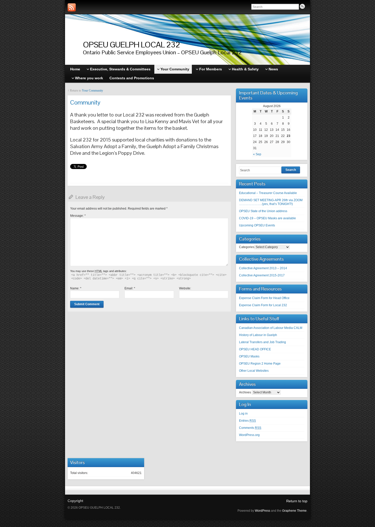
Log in (243, 413)
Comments (250, 428)
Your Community (92, 90)
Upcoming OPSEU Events (257, 225)
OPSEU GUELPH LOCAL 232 (131, 44)
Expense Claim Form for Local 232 (263, 305)
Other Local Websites (254, 370)
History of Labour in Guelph (258, 335)
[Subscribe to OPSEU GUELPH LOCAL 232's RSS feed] (72, 7)
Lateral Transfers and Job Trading (262, 342)
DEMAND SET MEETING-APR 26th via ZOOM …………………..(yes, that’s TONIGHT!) (271, 202)
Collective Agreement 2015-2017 (262, 275)
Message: (78, 215)
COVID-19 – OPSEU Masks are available (267, 218)
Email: (129, 288)
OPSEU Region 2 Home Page (260, 363)
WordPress (262, 510)
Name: (75, 288)
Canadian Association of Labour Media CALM (270, 328)
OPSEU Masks (249, 356)
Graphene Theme (294, 510)
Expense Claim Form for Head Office (264, 298)
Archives (245, 392)
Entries (247, 420)
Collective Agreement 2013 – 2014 (263, 268)
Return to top (296, 501)
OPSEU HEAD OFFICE (255, 349)
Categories (246, 247)
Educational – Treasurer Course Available (268, 193)
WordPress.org (249, 435)
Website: (185, 288)
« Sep (257, 154)
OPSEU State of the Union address (263, 211)
